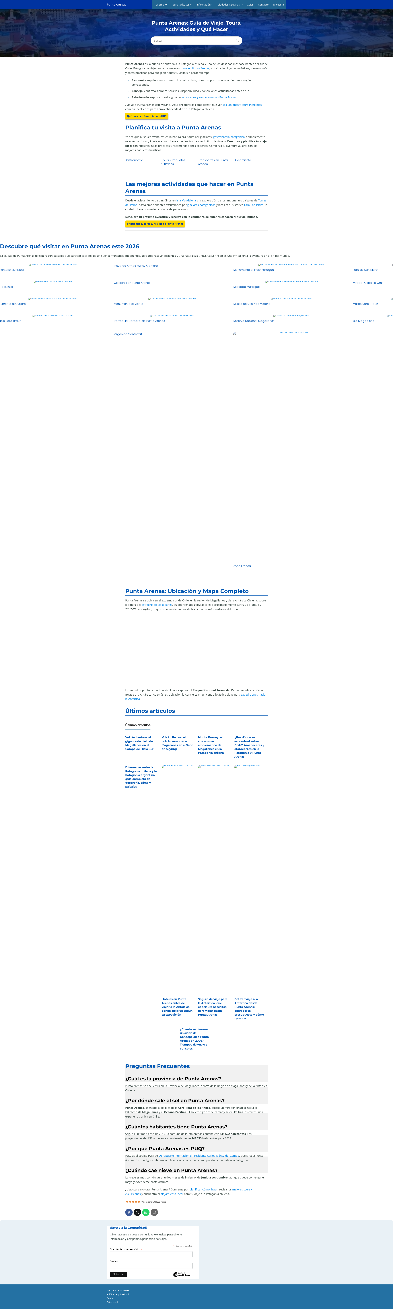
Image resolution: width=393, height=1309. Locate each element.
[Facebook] (129, 1212)
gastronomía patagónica (229, 137)
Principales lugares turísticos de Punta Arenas (155, 223)
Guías (250, 4)
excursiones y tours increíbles (242, 105)
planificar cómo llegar (203, 1189)
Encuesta (278, 4)
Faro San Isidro (253, 205)
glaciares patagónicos (201, 205)
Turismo (159, 4)
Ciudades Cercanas (229, 4)
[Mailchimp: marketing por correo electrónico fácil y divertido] (182, 1276)
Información (203, 4)
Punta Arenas (116, 4)
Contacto (263, 4)
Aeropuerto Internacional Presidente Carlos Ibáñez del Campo (199, 1155)
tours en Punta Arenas (195, 68)
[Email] (154, 1212)
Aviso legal (112, 1302)
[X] (137, 1212)
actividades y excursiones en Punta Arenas (209, 97)
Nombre (114, 1261)
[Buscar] (236, 39)
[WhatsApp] (146, 1212)
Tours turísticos (180, 4)
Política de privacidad (118, 1294)
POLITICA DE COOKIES (118, 1290)
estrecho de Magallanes (157, 605)
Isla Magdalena (186, 200)
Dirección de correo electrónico (126, 1249)
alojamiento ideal (172, 1194)
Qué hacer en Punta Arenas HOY (147, 116)
